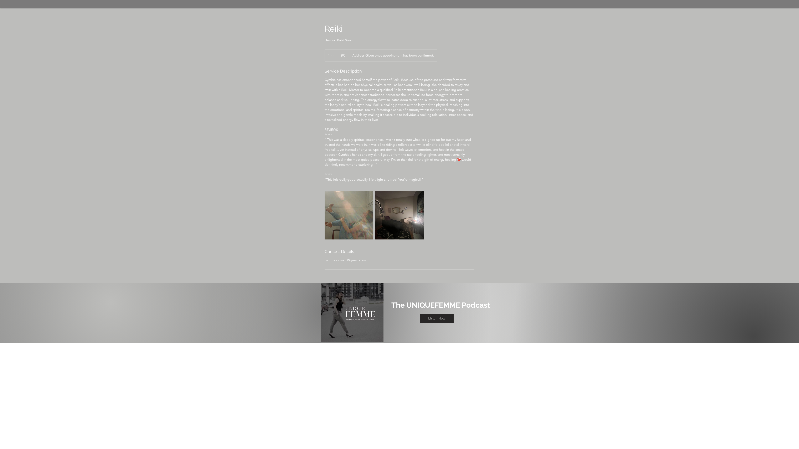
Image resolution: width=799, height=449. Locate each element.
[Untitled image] (349, 215)
